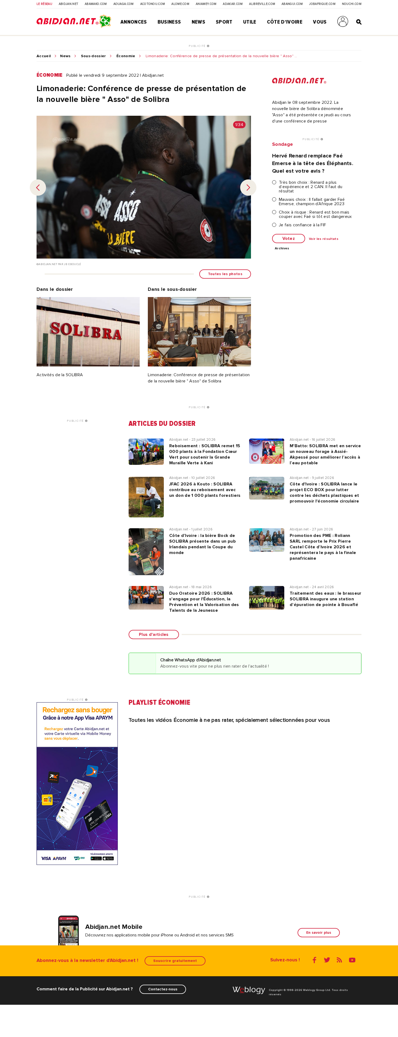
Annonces (133, 22)
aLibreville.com (262, 4)
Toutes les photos (225, 274)
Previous (38, 187)
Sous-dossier (93, 56)
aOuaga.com (123, 4)
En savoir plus (318, 932)
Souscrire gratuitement (175, 960)
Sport (224, 22)
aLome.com (180, 4)
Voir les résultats (323, 239)
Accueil (44, 56)
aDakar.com (233, 4)
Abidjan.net (69, 4)
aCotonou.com (152, 4)
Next (248, 187)
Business (169, 22)
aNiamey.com (206, 4)
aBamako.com (96, 4)
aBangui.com (292, 4)
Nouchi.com (351, 4)
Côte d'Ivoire (284, 22)
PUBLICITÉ (198, 46)
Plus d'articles (154, 634)
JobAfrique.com (322, 4)
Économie (125, 56)
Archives (282, 248)
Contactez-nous (162, 989)
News (198, 22)
